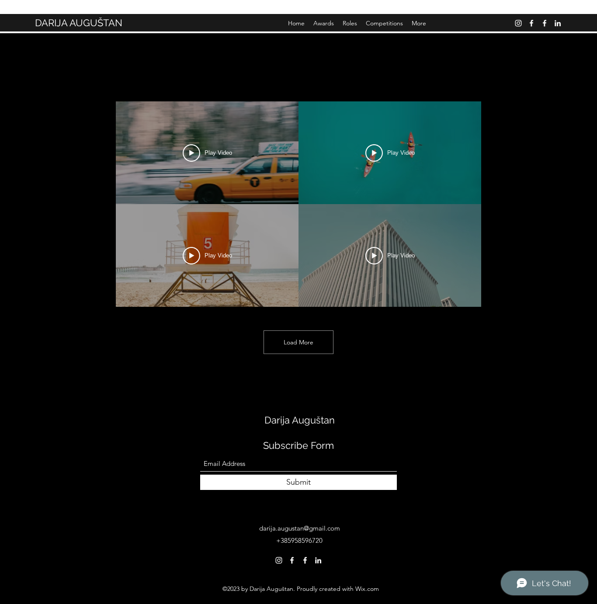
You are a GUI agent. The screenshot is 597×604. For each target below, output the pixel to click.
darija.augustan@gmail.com (299, 528)
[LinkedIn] (557, 23)
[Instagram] (518, 23)
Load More (298, 342)
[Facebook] (531, 23)
